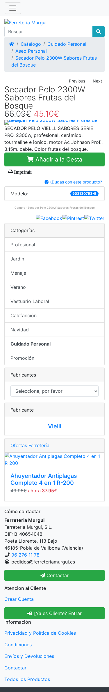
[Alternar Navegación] (13, 8)
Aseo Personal (31, 51)
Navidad (19, 330)
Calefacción (23, 315)
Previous (77, 80)
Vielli (54, 426)
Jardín (17, 259)
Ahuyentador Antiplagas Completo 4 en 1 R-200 (43, 479)
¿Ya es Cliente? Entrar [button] (57, 613)
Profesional (22, 244)
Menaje (18, 273)
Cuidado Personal (66, 44)
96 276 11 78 (25, 555)
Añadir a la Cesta (58, 159)
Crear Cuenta (19, 599)
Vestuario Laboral (29, 301)
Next (97, 80)
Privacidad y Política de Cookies (40, 633)
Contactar (15, 668)
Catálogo (31, 44)
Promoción (22, 358)
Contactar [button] (57, 575)
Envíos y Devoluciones (29, 656)
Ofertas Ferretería (29, 445)
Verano (18, 287)
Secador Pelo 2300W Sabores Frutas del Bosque (61, 207)
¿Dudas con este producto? (75, 181)
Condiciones (18, 644)
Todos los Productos (27, 679)
